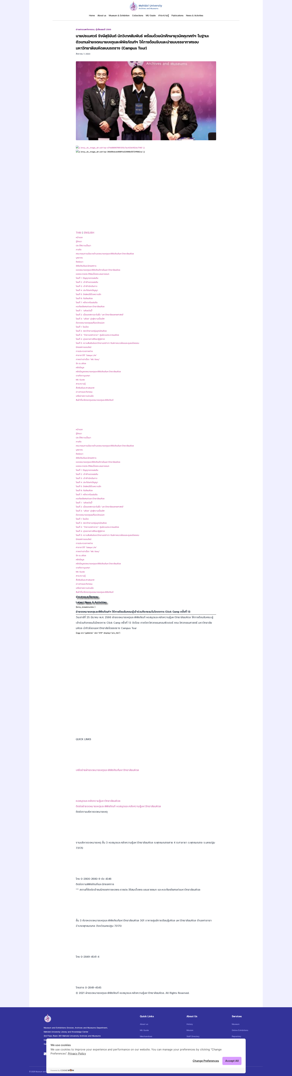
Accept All (232, 1060)
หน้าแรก (79, 237)
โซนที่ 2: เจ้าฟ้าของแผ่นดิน (87, 282)
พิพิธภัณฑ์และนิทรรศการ (86, 266)
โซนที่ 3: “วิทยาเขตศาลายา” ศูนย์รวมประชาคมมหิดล (97, 335)
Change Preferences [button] (206, 1060)
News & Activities (194, 15)
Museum (235, 1024)
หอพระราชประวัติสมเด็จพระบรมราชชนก (92, 274)
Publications (177, 15)
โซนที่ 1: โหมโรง (82, 327)
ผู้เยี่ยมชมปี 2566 (103, 29)
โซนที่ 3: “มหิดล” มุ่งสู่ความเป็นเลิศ (90, 318)
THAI (79, 232)
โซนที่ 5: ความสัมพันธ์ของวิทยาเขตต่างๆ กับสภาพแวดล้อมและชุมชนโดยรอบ (107, 343)
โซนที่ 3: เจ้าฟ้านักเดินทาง (86, 286)
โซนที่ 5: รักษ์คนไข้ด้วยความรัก (88, 294)
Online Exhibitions (240, 1030)
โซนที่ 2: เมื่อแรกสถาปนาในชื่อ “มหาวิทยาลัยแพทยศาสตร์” (100, 314)
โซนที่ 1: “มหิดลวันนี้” (84, 310)
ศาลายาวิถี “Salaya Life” (86, 355)
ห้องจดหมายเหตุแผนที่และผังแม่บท (90, 322)
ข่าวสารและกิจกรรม (85, 29)
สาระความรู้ (163, 15)
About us (102, 15)
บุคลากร (79, 257)
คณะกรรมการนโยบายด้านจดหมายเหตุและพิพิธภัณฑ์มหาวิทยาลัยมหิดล (105, 253)
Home (92, 15)
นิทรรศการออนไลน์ (83, 347)
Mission (190, 1030)
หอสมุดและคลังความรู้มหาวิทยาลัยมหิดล (98, 800)
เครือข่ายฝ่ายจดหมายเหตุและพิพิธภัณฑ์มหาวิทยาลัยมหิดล (107, 770)
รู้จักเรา (79, 241)
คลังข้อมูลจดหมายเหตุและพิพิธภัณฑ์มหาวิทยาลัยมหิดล (98, 371)
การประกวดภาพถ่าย (84, 351)
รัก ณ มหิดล (81, 363)
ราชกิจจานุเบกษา (83, 375)
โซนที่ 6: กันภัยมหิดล (84, 298)
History (190, 1024)
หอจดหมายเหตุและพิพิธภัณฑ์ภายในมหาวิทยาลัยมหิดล (98, 270)
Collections (137, 15)
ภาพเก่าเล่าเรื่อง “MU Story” (88, 359)
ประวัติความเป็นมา (83, 245)
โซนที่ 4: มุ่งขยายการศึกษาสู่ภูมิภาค (90, 339)
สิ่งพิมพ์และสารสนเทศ (85, 387)
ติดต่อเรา (79, 261)
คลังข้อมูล (80, 367)
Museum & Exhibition (119, 15)
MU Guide (151, 15)
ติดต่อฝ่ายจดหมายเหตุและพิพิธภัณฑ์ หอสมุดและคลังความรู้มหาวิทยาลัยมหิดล (118, 806)
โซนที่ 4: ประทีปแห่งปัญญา (87, 290)
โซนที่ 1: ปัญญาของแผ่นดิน (87, 278)
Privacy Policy (77, 1053)
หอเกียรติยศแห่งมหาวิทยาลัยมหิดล (90, 306)
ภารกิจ (78, 249)
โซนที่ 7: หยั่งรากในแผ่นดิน (87, 302)
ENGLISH (89, 232)
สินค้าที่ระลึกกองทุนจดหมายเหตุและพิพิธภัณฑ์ (94, 400)
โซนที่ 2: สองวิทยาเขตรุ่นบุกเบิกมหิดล (91, 331)
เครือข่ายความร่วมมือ (85, 396)
